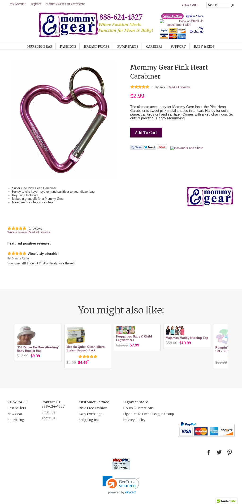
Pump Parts (127, 47)
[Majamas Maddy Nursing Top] (175, 334)
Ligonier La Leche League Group (148, 414)
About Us (48, 418)
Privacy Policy (134, 420)
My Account (18, 4)
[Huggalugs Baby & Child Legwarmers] (125, 333)
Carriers (154, 47)
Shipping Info (89, 420)
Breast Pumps (96, 47)
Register (35, 4)
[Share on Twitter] (149, 148)
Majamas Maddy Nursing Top (187, 338)
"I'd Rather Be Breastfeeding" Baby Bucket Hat (38, 349)
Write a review (17, 232)
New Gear (14, 414)
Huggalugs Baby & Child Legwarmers (134, 338)
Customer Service (94, 402)
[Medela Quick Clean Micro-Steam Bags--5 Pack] (75, 343)
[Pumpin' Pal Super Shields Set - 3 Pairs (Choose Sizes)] (224, 344)
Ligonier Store (194, 16)
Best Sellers (16, 408)
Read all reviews (179, 87)
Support (178, 47)
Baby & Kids (204, 47)
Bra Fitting (15, 420)
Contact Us (50, 402)
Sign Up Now (172, 16)
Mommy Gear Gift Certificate (65, 4)
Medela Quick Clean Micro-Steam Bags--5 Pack (86, 348)
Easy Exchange (196, 29)
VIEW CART (17, 402)
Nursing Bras (39, 47)
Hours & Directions (138, 408)
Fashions (68, 47)
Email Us (197, 21)
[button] (121, 485)
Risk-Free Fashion (93, 408)
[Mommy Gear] (99, 36)
